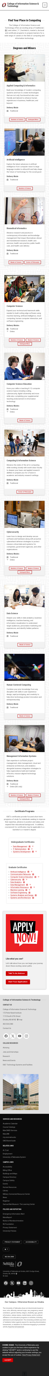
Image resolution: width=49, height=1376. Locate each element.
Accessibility (7, 1167)
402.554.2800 (9, 1257)
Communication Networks (20, 874)
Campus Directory (9, 1177)
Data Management (20, 846)
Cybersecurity (15, 880)
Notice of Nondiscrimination (13, 1221)
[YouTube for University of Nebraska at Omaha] (18, 1283)
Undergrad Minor (33, 119)
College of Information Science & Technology (23, 4)
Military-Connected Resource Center (16, 1194)
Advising (6, 1048)
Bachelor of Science (17, 119)
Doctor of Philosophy (32, 262)
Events (5, 1184)
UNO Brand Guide (9, 1141)
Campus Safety (9, 1180)
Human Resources (10, 1187)
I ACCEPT (7, 1360)
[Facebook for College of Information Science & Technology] (6, 1036)
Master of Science (15, 262)
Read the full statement (16, 1327)
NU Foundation (8, 1224)
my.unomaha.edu (9, 1137)
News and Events (9, 1060)
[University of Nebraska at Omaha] (4, 5)
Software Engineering (18, 893)
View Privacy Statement (31, 1355)
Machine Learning (17, 890)
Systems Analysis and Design (21, 895)
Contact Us (7, 1028)
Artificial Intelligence (18, 872)
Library (5, 1191)
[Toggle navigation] (44, 5)
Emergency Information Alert (13, 1214)
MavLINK (6, 1134)
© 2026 (6, 1276)
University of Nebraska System (14, 1157)
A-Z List (6, 1150)
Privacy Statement (10, 1227)
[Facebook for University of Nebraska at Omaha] (5, 1283)
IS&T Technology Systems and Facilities (17, 1065)
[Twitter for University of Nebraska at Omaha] (12, 1283)
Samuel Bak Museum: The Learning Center (19, 1204)
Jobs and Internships (10, 1052)
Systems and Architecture (20, 898)
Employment (7, 1154)
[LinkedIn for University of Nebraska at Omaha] (24, 1283)
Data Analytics (16, 882)
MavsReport (7, 1217)
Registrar (6, 1201)
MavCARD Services (10, 1130)
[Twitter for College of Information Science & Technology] (13, 1036)
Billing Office (7, 1170)
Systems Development (22, 852)
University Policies (9, 1231)
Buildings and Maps (10, 1174)
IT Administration (19, 849)
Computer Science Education (21, 877)
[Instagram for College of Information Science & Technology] (26, 1036)
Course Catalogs (9, 1127)
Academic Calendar (10, 1124)
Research (6, 1056)
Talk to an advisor (16, 973)
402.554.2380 (8, 1024)
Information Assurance (19, 887)
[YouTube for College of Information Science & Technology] (19, 1036)
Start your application (17, 982)
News (5, 1197)
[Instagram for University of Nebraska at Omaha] (31, 1283)
